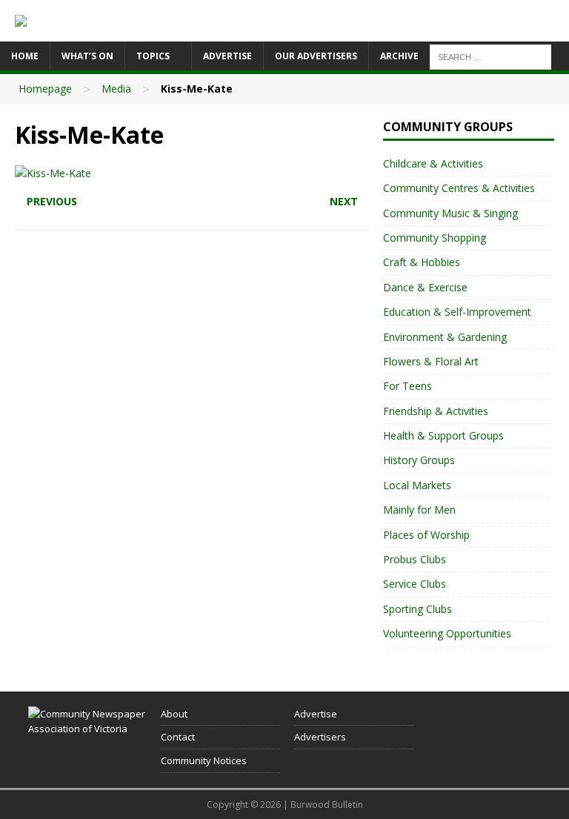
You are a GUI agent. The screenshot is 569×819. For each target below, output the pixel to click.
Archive (399, 56)
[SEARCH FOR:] (490, 56)
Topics (153, 56)
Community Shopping (434, 238)
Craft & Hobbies (421, 262)
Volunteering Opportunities (447, 633)
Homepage (45, 89)
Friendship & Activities (435, 411)
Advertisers (320, 736)
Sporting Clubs (417, 609)
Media (116, 89)
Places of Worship (426, 535)
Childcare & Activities (433, 163)
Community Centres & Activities (459, 188)
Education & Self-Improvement (457, 312)
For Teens (407, 386)
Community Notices (204, 760)
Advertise (227, 56)
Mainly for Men (419, 510)
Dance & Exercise (425, 287)
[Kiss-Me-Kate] (53, 173)
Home (25, 56)
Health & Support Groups (443, 435)
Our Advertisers (316, 56)
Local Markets (417, 485)
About (174, 713)
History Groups (419, 460)
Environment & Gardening (445, 337)
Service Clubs (414, 584)
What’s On (87, 56)
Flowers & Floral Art (431, 361)
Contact (178, 736)
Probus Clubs (414, 559)
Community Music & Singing (450, 213)
